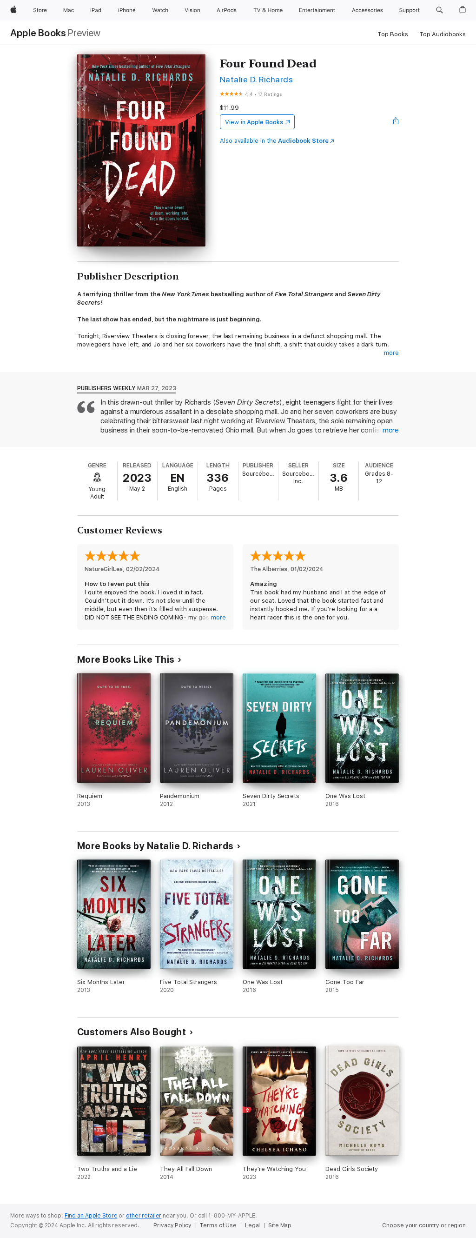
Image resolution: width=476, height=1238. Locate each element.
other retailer (143, 1215)
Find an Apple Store (91, 1215)
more (391, 352)
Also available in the (274, 140)
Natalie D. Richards (256, 79)
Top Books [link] (392, 34)
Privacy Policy (172, 1225)
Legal (252, 1225)
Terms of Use (218, 1225)
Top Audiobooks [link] (442, 34)
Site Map (279, 1225)
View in (254, 122)
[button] (439, 10)
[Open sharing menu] (396, 121)
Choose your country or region (424, 1225)
